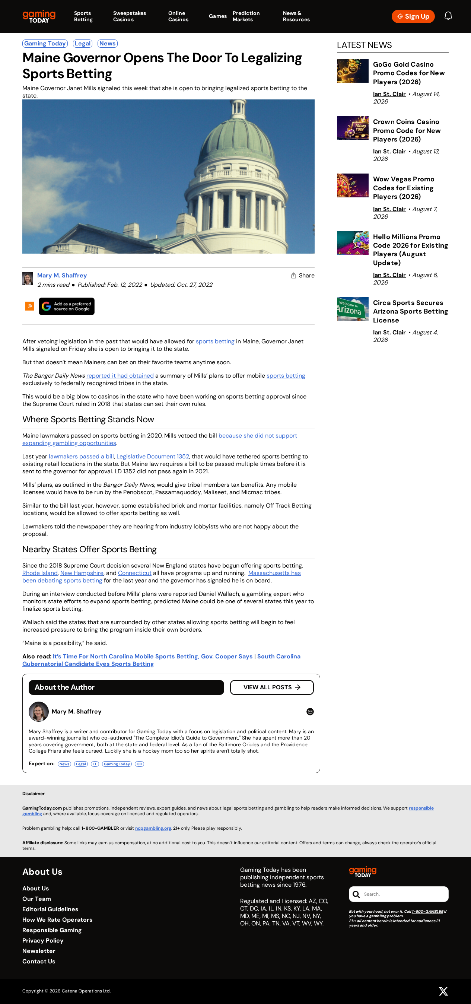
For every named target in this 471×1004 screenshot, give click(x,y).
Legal (82, 43)
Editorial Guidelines (50, 909)
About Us (35, 888)
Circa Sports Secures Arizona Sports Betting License (410, 311)
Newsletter (38, 951)
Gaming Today (45, 43)
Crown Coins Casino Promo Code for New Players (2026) (407, 130)
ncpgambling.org (153, 828)
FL (95, 764)
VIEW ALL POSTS (268, 687)
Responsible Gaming (52, 930)
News (107, 43)
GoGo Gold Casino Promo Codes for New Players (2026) (409, 73)
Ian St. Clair (389, 94)
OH (139, 764)
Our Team (36, 899)
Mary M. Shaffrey (62, 275)
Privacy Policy (43, 940)
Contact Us (38, 961)
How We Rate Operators (57, 920)
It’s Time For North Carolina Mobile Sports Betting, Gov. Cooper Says (153, 656)
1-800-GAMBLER (427, 911)
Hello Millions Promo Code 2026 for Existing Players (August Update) (410, 249)
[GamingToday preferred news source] (67, 306)
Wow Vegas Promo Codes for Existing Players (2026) (404, 188)
